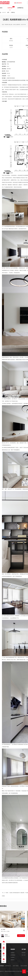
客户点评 (23, 955)
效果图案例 (13, 955)
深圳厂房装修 (15, 965)
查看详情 (19, 919)
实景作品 (10, 7)
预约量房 (23, 952)
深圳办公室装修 (24, 965)
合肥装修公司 (8, 965)
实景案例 (12, 952)
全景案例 (12, 957)
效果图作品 (20, 7)
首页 (1, 7)
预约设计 (7, 919)
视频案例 (12, 959)
